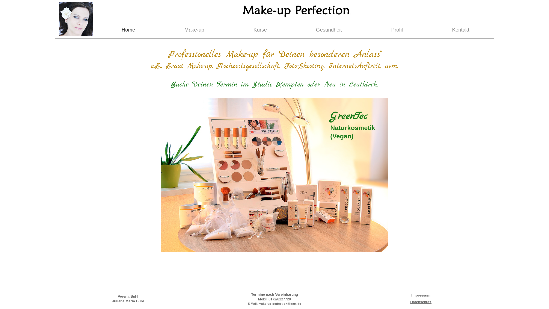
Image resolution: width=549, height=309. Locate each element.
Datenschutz (420, 302)
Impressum (420, 295)
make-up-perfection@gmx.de (280, 303)
